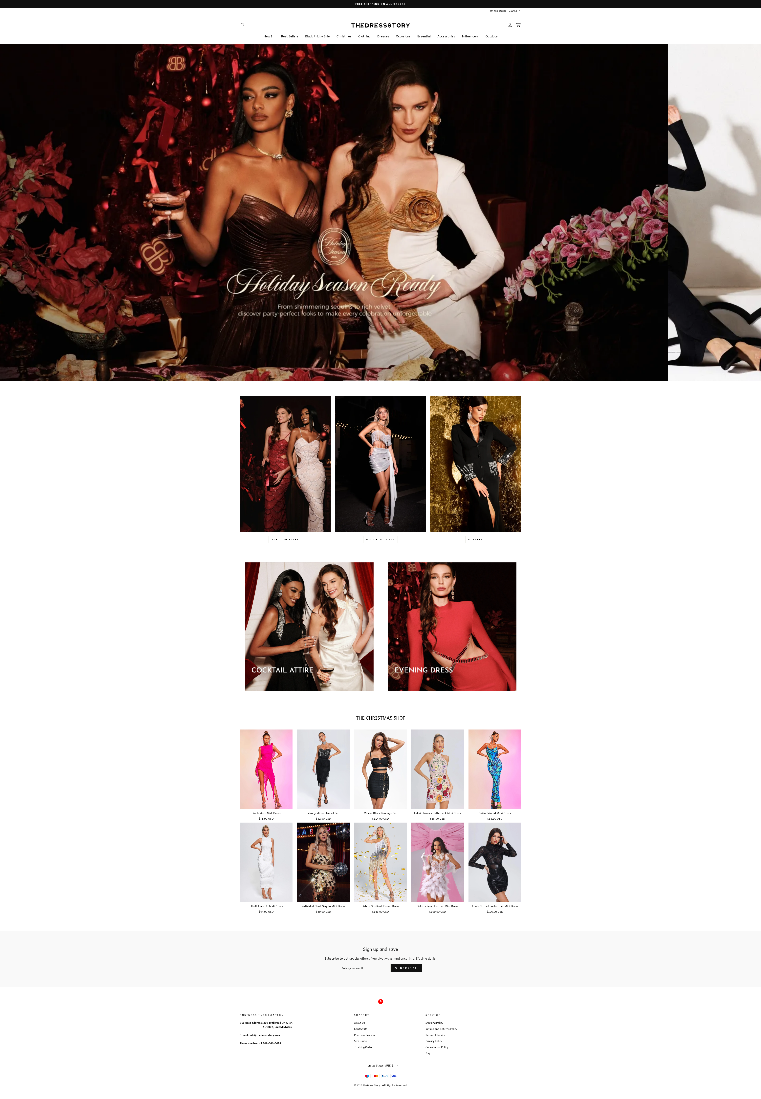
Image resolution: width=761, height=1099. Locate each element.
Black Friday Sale (317, 36)
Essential (424, 36)
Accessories (446, 36)
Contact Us (360, 1029)
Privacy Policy (433, 1041)
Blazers (475, 539)
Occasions (403, 36)
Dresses (383, 36)
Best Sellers (289, 36)
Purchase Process (364, 1035)
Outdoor (492, 36)
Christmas (344, 36)
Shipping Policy (434, 1023)
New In (269, 36)
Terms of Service (435, 1035)
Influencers (470, 36)
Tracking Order (363, 1047)
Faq (427, 1053)
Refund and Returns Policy (441, 1029)
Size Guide (360, 1041)
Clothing (364, 36)
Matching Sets (380, 539)
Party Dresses (285, 539)
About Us (359, 1023)
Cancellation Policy (436, 1047)
